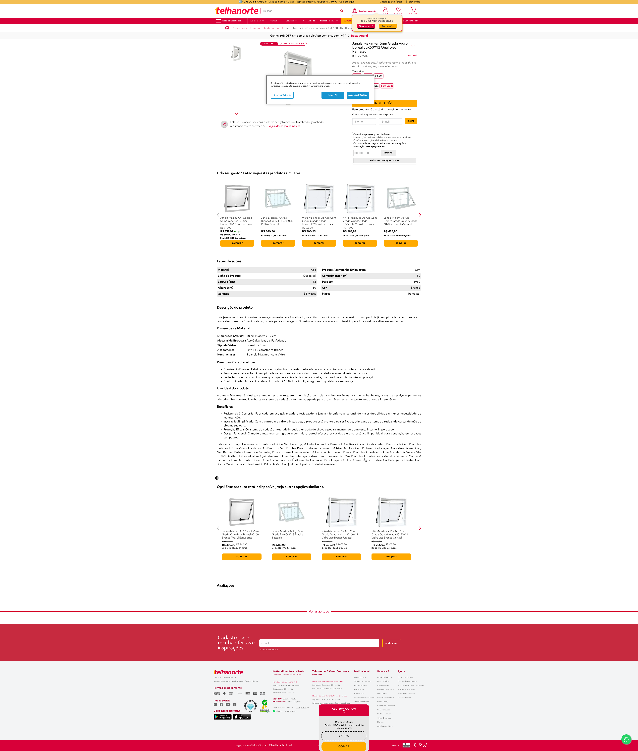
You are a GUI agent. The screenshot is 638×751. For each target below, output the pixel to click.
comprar (237, 243)
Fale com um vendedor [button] (407, 21)
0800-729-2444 (279, 702)
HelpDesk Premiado (385, 689)
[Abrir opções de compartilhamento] (224, 124)
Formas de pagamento (407, 681)
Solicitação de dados (406, 689)
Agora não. (388, 26)
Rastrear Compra (384, 714)
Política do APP (404, 697)
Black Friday (382, 702)
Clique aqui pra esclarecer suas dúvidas (287, 674)
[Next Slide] (420, 214)
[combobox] (304, 11)
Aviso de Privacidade (269, 649)
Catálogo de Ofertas (385, 726)
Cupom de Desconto (386, 706)
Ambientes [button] (255, 21)
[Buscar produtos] (342, 11)
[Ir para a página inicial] (236, 10)
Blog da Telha (383, 681)
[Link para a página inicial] (227, 28)
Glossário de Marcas (385, 697)
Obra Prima (382, 693)
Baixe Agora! (359, 35)
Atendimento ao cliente (364, 697)
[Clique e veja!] (412, 56)
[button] (231, 21)
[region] (320, 89)
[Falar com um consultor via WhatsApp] (626, 739)
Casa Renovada (383, 710)
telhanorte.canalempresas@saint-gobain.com (331, 703)
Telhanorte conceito (362, 681)
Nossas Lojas (309, 21)
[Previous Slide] (218, 214)
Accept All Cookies (357, 95)
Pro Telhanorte (360, 685)
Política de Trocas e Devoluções (411, 685)
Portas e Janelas (240, 28)
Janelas (256, 28)
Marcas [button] (273, 21)
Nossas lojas (359, 693)
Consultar (388, 153)
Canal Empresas (384, 718)
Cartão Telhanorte (384, 677)
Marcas (380, 722)
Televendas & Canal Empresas (330, 671)
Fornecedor (359, 689)
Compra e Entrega (405, 677)
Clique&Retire (383, 685)
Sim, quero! (366, 26)
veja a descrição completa (284, 126)
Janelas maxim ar (272, 28)
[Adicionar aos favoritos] (413, 46)
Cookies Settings (282, 95)
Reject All (333, 95)
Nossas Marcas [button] (327, 21)
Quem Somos (360, 677)
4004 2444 (277, 699)
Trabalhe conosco (361, 702)
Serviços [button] (290, 21)
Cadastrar (391, 643)
